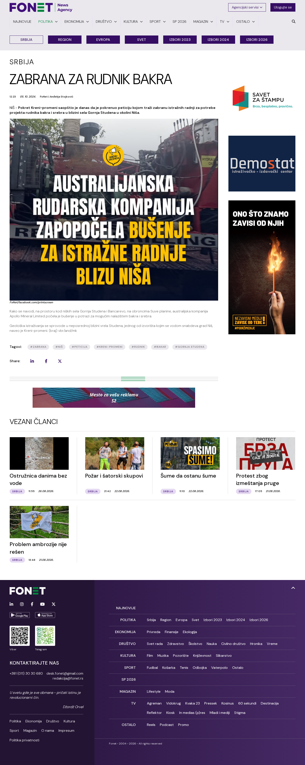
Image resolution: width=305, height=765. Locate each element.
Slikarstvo (224, 655)
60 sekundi (247, 703)
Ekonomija (33, 721)
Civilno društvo (233, 643)
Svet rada (155, 643)
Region (64, 39)
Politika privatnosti (24, 740)
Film (150, 655)
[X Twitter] (54, 604)
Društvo (52, 721)
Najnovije (126, 608)
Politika (15, 721)
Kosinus (227, 703)
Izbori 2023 (180, 39)
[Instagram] (22, 604)
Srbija (26, 39)
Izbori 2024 (218, 39)
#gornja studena (190, 347)
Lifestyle (154, 691)
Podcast (167, 724)
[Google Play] (20, 615)
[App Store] (45, 615)
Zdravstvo (175, 643)
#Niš (59, 347)
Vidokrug (173, 703)
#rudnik (138, 347)
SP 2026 (128, 679)
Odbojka (200, 667)
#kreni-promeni (109, 347)
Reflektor (154, 712)
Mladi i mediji (220, 712)
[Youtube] (42, 604)
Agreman (154, 703)
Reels (151, 724)
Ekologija (190, 632)
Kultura (69, 721)
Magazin (30, 730)
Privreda (153, 632)
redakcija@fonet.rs (68, 678)
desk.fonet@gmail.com (64, 673)
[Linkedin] (11, 604)
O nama (47, 730)
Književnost (202, 655)
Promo (183, 724)
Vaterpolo (219, 667)
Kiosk (170, 712)
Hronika (256, 643)
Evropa (103, 39)
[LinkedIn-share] (32, 361)
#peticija (80, 347)
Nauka (212, 643)
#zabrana (38, 347)
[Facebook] (32, 604)
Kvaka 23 (192, 703)
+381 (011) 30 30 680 (26, 673)
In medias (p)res (192, 712)
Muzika (163, 655)
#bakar (160, 347)
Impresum (66, 730)
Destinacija (270, 703)
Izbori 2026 (256, 39)
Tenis (184, 667)
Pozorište (181, 655)
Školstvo (195, 643)
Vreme (272, 643)
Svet (141, 39)
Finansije (171, 632)
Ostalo (237, 667)
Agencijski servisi (245, 7)
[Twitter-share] (60, 361)
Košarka (168, 667)
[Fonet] (41, 7)
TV (133, 703)
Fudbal (152, 667)
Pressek (210, 703)
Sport (14, 730)
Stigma (239, 712)
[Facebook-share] (46, 361)
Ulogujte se (283, 7)
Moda (169, 691)
